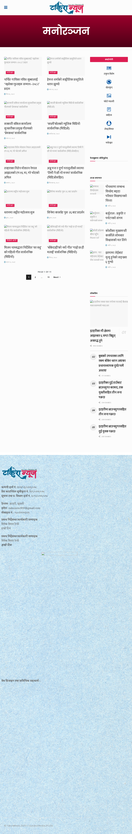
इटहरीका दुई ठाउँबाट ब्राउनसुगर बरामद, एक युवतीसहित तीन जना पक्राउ (111, 390)
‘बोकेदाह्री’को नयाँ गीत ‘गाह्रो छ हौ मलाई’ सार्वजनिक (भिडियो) (65, 250)
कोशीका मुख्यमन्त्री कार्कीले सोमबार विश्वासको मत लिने (116, 235)
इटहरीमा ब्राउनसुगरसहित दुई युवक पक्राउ (112, 429)
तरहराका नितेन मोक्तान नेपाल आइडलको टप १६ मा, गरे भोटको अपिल (21, 173)
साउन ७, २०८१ (10, 262)
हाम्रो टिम (6, 545)
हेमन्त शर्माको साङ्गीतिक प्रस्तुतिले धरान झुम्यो (65, 82)
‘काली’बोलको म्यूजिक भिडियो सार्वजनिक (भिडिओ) (63, 126)
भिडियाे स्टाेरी (11, 240)
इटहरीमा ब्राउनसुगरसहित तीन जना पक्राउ (112, 412)
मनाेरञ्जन (10, 72)
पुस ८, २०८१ (9, 217)
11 (48, 277)
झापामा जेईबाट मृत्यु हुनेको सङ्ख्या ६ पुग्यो (116, 257)
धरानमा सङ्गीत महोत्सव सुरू (19, 212)
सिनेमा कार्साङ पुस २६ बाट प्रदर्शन (65, 212)
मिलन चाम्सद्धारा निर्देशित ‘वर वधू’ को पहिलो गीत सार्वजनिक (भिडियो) (22, 252)
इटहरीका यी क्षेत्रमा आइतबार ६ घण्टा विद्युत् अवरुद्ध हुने (103, 335)
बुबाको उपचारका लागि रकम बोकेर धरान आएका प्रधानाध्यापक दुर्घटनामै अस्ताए (112, 363)
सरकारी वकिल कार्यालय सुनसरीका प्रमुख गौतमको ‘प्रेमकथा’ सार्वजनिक (18, 128)
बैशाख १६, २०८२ (54, 182)
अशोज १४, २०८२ (54, 133)
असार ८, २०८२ (10, 182)
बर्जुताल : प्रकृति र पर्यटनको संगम (115, 216)
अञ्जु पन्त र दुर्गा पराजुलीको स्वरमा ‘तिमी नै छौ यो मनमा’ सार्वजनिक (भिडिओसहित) (65, 173)
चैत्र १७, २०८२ (10, 94)
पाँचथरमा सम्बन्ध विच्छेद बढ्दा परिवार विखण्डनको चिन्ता (116, 193)
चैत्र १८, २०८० (53, 257)
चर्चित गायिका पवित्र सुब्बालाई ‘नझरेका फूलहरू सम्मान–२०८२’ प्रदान (21, 84)
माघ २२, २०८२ (10, 138)
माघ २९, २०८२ (53, 89)
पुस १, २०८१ (52, 217)
